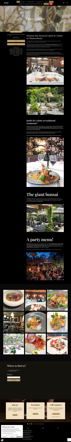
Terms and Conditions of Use (26, 430)
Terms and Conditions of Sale (27, 439)
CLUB (58, 428)
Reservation (46, 3)
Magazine (51, 1)
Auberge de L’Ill (54, 44)
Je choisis (12, 436)
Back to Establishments (16, 31)
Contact (36, 423)
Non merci (5, 436)
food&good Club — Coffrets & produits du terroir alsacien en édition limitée (30, 3)
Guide (18, 1)
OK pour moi (19, 436)
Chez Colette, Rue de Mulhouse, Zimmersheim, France (17, 35)
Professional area (41, 423)
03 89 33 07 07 (16, 37)
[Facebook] (27, 423)
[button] (64, 3)
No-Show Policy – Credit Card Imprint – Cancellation (27, 432)
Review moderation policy (26, 434)
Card (16, 44)
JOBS (43, 428)
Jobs (51, 3)
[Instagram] (29, 423)
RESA (28, 428)
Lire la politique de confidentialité (7, 433)
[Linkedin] (31, 423)
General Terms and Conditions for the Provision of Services (27, 437)
